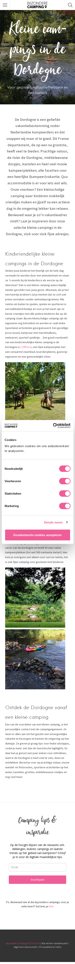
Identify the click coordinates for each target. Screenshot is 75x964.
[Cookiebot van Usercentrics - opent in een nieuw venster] (53, 425)
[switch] (64, 481)
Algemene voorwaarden (25, 946)
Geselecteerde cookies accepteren (37, 535)
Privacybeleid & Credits (50, 946)
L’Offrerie (26, 347)
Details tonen (53, 522)
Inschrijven (37, 879)
